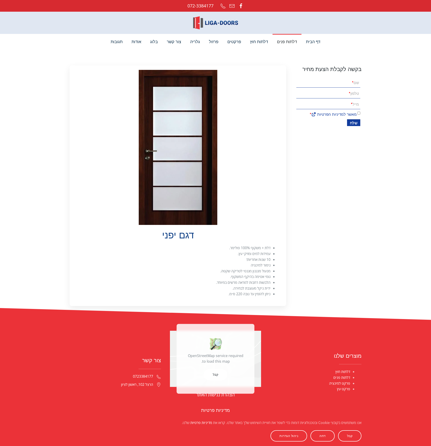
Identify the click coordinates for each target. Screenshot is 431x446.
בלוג (154, 41)
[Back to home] (215, 22)
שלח (354, 122)
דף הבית (313, 41)
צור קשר (174, 41)
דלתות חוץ (342, 371)
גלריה (195, 41)
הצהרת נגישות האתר (215, 395)
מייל (355, 104)
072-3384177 (200, 6)
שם (355, 82)
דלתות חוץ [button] (259, 41)
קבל (215, 374)
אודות (136, 41)
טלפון (354, 93)
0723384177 (143, 376)
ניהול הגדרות (288, 436)
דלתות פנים (341, 377)
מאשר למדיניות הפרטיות (336, 114)
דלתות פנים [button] (287, 41)
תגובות (117, 41)
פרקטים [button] (234, 41)
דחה (322, 436)
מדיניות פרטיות (215, 410)
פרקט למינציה (339, 383)
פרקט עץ (343, 388)
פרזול (213, 41)
